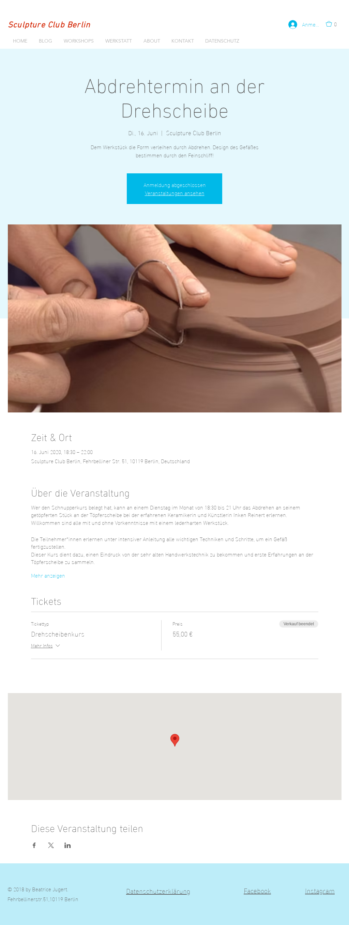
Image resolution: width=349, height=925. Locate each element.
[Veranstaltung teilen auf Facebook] (34, 845)
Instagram (320, 890)
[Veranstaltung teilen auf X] (51, 845)
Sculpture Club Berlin (49, 25)
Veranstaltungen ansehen (174, 193)
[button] (333, 24)
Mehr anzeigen (48, 575)
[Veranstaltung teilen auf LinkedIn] (67, 845)
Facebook (257, 890)
